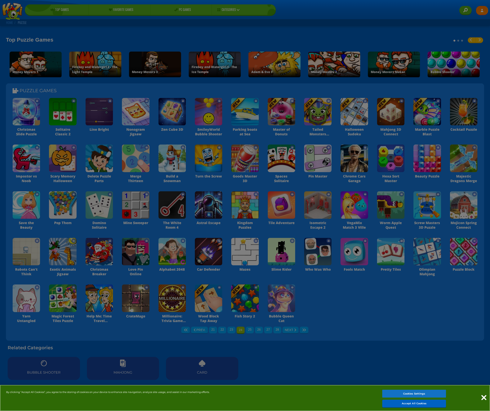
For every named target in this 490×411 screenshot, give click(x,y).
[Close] (484, 397)
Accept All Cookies (414, 403)
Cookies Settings (414, 393)
